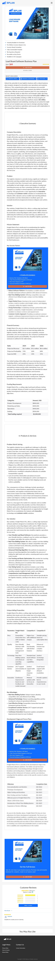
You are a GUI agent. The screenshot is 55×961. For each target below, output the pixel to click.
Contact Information (20, 948)
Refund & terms (27, 70)
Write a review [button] (28, 905)
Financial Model (12, 78)
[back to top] (52, 958)
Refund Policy (5, 952)
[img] (7, 914)
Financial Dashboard (28, 78)
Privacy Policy (5, 948)
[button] (46, 64)
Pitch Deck (42, 78)
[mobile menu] (52, 3)
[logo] (8, 2)
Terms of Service (6, 950)
